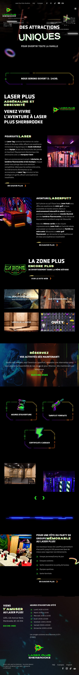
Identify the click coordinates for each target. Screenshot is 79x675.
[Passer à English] (62, 3)
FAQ (53, 665)
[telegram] (75, 669)
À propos (60, 665)
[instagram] (67, 668)
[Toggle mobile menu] (76, 9)
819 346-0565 (39, 374)
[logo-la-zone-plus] (15, 265)
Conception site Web (8, 666)
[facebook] (63, 668)
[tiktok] (71, 668)
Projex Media (19, 666)
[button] (33, 498)
